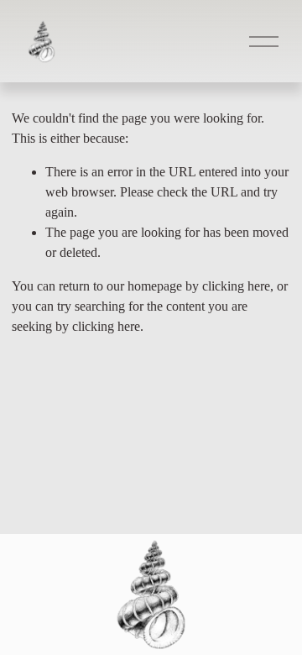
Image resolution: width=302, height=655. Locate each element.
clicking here (236, 286)
